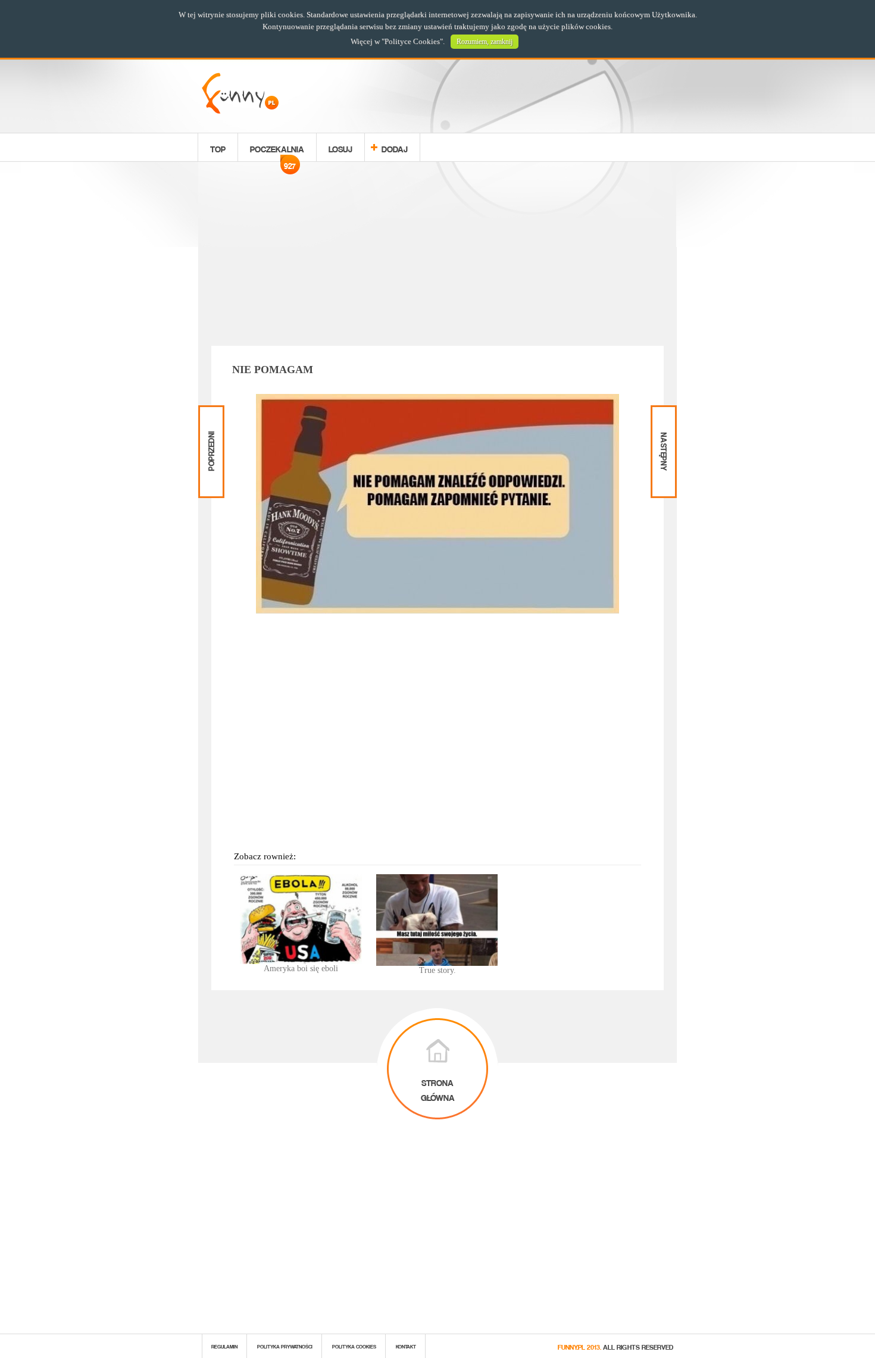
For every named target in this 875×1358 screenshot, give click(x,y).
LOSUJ (340, 147)
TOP (218, 147)
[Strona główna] (240, 110)
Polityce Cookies (412, 41)
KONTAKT (406, 1345)
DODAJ (395, 147)
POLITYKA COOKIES (354, 1345)
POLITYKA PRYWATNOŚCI (284, 1345)
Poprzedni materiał (209, 415)
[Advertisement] (437, 256)
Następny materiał (662, 415)
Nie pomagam (272, 370)
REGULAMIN (224, 1345)
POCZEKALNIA (277, 150)
